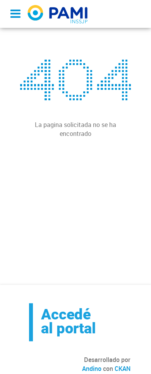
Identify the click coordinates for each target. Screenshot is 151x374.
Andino (91, 368)
